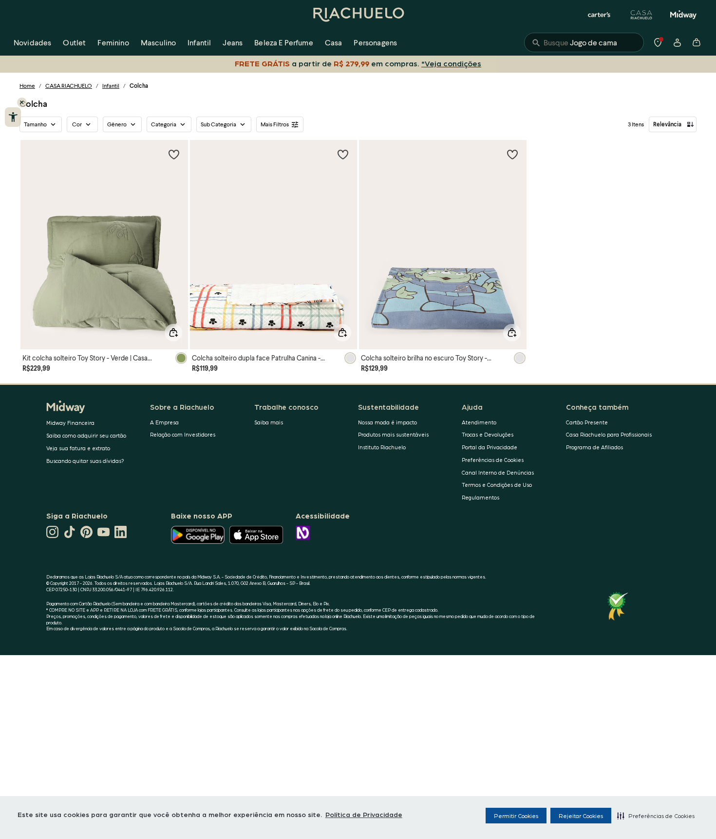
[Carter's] (599, 14)
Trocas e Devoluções (487, 434)
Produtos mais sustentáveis (393, 434)
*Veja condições (451, 63)
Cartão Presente (587, 422)
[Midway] (683, 14)
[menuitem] (32, 42)
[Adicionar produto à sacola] (173, 332)
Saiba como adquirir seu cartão (86, 435)
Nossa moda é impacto (387, 422)
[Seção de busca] (584, 42)
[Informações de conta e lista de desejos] (677, 42)
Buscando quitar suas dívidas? (85, 460)
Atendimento (479, 422)
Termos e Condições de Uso (497, 484)
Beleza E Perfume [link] (283, 42)
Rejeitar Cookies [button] (581, 815)
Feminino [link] (113, 42)
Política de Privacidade (363, 814)
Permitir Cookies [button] (516, 815)
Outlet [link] (74, 42)
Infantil (110, 85)
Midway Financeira (70, 422)
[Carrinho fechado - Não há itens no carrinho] (696, 42)
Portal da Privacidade (489, 447)
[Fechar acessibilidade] (22, 102)
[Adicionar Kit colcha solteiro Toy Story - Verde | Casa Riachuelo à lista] (174, 154)
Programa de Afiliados (594, 447)
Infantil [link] (199, 42)
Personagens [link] (375, 42)
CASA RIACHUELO (68, 85)
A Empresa (164, 422)
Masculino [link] (158, 42)
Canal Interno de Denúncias (498, 472)
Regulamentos (480, 497)
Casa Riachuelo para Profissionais (609, 434)
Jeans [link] (233, 42)
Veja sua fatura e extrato (78, 448)
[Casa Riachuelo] (641, 14)
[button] (656, 815)
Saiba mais (268, 422)
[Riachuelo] (358, 14)
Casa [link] (333, 42)
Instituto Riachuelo (382, 447)
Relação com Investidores (182, 434)
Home (27, 85)
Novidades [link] (32, 42)
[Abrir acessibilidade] (13, 117)
